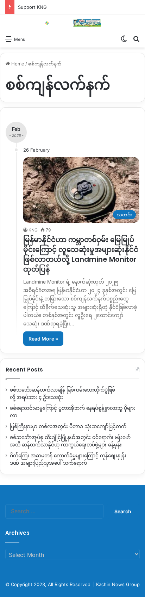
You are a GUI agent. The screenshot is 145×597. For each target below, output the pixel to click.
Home (17, 63)
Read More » (43, 339)
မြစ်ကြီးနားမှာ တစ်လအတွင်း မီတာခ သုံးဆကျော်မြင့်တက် (68, 426)
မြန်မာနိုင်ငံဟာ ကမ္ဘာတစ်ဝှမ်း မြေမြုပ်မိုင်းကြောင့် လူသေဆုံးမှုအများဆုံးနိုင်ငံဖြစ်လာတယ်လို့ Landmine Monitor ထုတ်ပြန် (80, 254)
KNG (33, 230)
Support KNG (32, 7)
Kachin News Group (118, 584)
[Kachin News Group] (72, 23)
